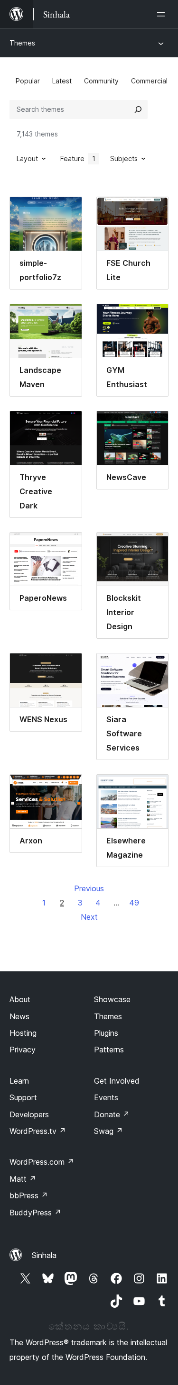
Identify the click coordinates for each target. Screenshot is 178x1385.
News (19, 1016)
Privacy (22, 1049)
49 (134, 902)
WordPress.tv (37, 1131)
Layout (27, 158)
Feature (77, 158)
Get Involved (117, 1081)
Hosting (23, 1033)
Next (89, 917)
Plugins (106, 1033)
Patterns (109, 1049)
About (19, 999)
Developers (29, 1114)
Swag (108, 1131)
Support (23, 1097)
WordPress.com (41, 1162)
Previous (89, 888)
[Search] (138, 109)
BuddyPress (35, 1212)
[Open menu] (163, 14)
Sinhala (44, 1255)
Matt (22, 1179)
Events (106, 1097)
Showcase (112, 999)
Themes (22, 43)
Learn (19, 1081)
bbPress (28, 1195)
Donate (112, 1114)
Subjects (124, 158)
